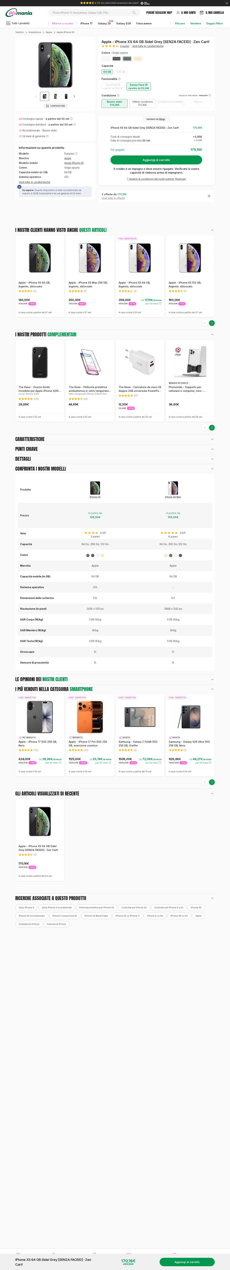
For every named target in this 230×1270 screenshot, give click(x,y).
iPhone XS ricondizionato (32, 915)
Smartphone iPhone (29, 924)
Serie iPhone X (26, 907)
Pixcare (180, 23)
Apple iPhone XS (65, 32)
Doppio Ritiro (214, 23)
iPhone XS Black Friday (96, 915)
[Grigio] (116, 58)
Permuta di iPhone (56, 924)
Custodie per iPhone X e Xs (168, 907)
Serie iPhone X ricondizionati (57, 907)
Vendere (195, 23)
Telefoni (19, 32)
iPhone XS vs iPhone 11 (128, 915)
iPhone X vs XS (155, 915)
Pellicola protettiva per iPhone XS (96, 907)
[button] (74, 96)
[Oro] (137, 58)
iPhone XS (95, 497)
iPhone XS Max (173, 497)
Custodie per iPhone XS (134, 907)
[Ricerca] (135, 12)
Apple (49, 32)
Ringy (162, 119)
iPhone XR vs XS (179, 915)
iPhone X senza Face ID (64, 915)
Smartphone (34, 32)
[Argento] (106, 58)
